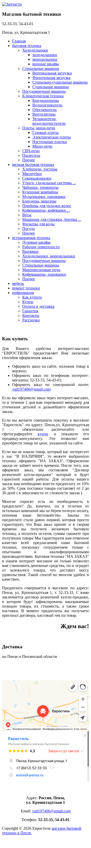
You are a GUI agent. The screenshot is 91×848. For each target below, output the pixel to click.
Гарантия (30, 311)
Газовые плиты (45, 132)
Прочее (28, 160)
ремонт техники (26, 288)
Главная (19, 41)
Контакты (30, 315)
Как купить (32, 297)
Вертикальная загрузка (52, 73)
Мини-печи (42, 146)
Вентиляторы (44, 114)
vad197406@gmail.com (31, 389)
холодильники (44, 55)
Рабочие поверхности (41, 247)
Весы (26, 215)
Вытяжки (30, 251)
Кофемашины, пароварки (44, 274)
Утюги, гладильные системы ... (49, 183)
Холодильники (35, 50)
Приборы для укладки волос (46, 206)
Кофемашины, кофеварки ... (46, 210)
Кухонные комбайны (40, 192)
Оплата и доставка (38, 306)
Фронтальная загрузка (51, 77)
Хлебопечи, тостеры (39, 169)
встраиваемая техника (31, 238)
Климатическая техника (43, 96)
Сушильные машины (50, 87)
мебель (18, 283)
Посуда (28, 228)
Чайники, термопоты (40, 187)
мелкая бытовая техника (33, 164)
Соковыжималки (36, 178)
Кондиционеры (45, 100)
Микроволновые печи (41, 270)
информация (23, 292)
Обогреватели (44, 109)
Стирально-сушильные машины (60, 82)
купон (43, 434)
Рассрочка (31, 320)
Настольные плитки (49, 142)
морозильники (44, 59)
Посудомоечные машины (44, 91)
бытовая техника (26, 45)
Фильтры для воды (38, 224)
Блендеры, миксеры (39, 201)
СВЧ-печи (31, 151)
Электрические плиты (51, 137)
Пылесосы (31, 155)
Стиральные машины (40, 68)
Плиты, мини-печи (38, 128)
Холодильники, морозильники (48, 256)
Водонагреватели (47, 105)
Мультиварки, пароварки (43, 196)
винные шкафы (45, 64)
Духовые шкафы (36, 242)
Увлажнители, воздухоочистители (49, 121)
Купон (27, 302)
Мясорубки (32, 174)
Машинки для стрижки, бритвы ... (51, 219)
